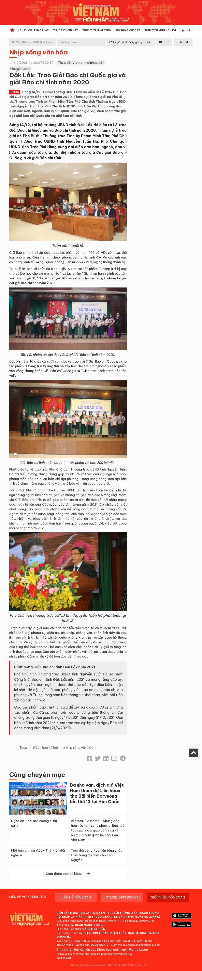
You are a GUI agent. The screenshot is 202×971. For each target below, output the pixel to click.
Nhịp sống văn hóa (38, 52)
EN (180, 42)
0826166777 (99, 944)
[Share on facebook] (89, 758)
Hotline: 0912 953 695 (122, 897)
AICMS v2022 (138, 965)
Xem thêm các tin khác (64, 874)
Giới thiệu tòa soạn (168, 897)
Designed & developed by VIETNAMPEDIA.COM (99, 965)
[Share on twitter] (98, 758)
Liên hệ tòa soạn (76, 897)
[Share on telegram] (123, 758)
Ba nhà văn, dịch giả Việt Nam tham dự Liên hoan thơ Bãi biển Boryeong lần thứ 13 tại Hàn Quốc (97, 793)
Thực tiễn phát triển (96, 30)
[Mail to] (114, 758)
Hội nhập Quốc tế (128, 30)
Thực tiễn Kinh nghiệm (160, 30)
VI (186, 42)
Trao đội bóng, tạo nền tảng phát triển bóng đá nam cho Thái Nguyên (96, 855)
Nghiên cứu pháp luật (33, 30)
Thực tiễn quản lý (65, 30)
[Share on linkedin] (105, 758)
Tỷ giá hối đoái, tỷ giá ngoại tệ (131, 42)
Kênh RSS (62, 957)
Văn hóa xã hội (46, 748)
